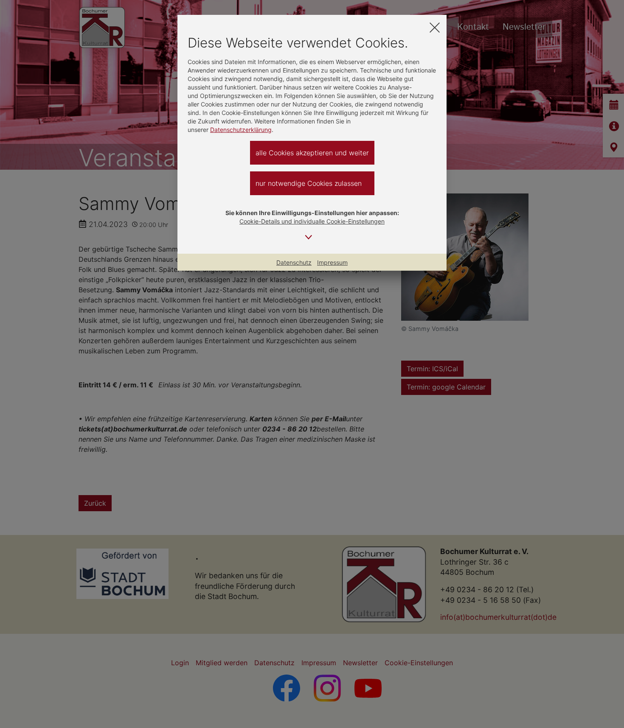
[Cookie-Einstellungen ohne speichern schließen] (435, 27)
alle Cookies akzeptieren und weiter (312, 152)
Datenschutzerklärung (241, 129)
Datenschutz (294, 262)
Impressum (332, 262)
